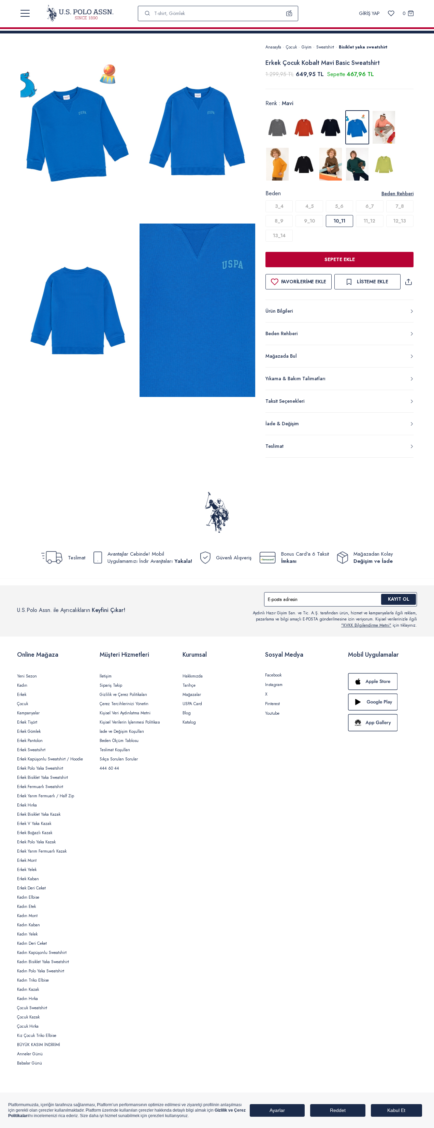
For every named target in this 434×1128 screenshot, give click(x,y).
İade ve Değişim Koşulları (122, 731)
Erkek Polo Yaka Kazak (36, 842)
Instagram (274, 685)
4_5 (309, 206)
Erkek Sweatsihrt (31, 750)
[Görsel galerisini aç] (78, 132)
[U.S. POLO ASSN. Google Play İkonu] (382, 702)
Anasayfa (273, 47)
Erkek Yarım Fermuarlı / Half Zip (45, 796)
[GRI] (277, 127)
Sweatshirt (325, 47)
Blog (187, 713)
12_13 (399, 220)
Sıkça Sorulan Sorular (119, 759)
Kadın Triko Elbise (33, 980)
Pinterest (272, 704)
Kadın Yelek (27, 934)
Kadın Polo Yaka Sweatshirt (40, 971)
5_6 (339, 206)
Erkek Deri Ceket (31, 888)
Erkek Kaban (28, 879)
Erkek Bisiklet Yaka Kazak (38, 814)
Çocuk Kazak (28, 1017)
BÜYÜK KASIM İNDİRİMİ (38, 1045)
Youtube (272, 713)
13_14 (279, 235)
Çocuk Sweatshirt (32, 1008)
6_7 (369, 206)
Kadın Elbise (28, 897)
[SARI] (277, 164)
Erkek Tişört (27, 722)
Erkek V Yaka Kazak (34, 823)
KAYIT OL (398, 599)
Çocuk (291, 47)
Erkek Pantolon (30, 741)
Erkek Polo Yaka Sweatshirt (40, 768)
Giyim (307, 47)
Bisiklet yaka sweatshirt (363, 47)
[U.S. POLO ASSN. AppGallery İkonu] (382, 722)
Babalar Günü (29, 1063)
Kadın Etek (26, 906)
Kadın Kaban (28, 925)
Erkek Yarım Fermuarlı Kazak (42, 851)
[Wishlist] (391, 13)
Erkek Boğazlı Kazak (34, 833)
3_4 (279, 206)
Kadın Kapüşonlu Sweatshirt (42, 952)
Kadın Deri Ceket (32, 943)
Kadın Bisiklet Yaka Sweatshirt (43, 962)
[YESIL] (331, 164)
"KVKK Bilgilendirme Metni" (366, 625)
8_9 (279, 220)
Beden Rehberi (397, 193)
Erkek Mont (27, 860)
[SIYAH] (304, 164)
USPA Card (192, 704)
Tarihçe (189, 685)
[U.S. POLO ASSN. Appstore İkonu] (382, 681)
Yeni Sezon (27, 676)
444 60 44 (109, 768)
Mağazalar (192, 694)
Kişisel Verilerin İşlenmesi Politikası (130, 722)
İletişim (106, 676)
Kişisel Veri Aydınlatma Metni (125, 713)
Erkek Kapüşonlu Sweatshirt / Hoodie (50, 759)
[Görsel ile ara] (289, 13)
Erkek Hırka (27, 805)
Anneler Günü (30, 1054)
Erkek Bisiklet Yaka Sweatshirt (42, 777)
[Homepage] (80, 13)
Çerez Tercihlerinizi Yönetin (124, 704)
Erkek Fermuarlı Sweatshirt (40, 787)
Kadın (22, 685)
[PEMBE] (384, 127)
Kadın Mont (27, 916)
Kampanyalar (28, 713)
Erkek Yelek (27, 870)
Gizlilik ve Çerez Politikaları (123, 694)
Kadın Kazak (28, 989)
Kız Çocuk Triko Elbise (36, 1035)
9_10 (309, 220)
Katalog (189, 722)
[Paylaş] (408, 281)
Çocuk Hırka (28, 1026)
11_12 (369, 220)
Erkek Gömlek (29, 731)
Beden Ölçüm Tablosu (119, 741)
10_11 (339, 220)
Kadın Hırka (27, 999)
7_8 (400, 206)
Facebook (273, 675)
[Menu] (25, 13)
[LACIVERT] (331, 127)
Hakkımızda (193, 676)
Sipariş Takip (111, 685)
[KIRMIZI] (304, 127)
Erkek (21, 694)
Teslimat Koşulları (115, 750)
